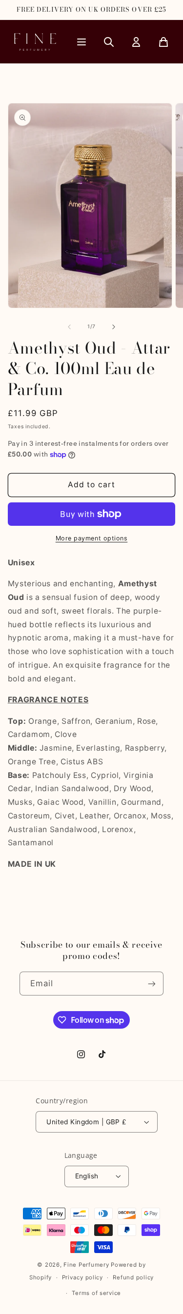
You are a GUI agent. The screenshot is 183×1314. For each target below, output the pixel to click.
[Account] (136, 42)
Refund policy (133, 1277)
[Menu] (81, 42)
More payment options (92, 538)
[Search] (109, 42)
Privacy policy (82, 1277)
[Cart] (163, 42)
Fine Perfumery (86, 1264)
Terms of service (96, 1293)
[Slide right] (113, 327)
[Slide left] (69, 327)
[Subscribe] (152, 983)
